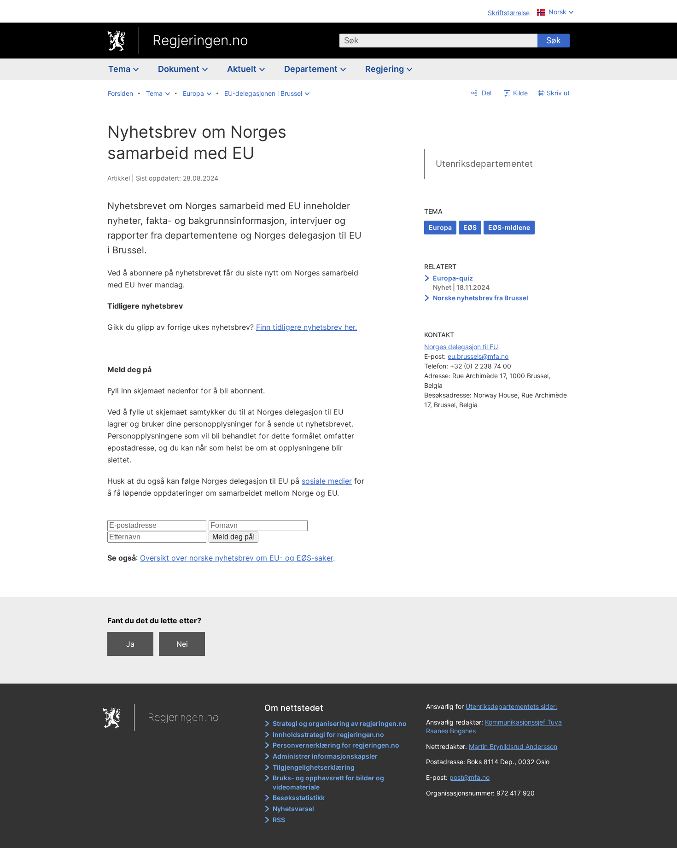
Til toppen (241, 583)
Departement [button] (311, 69)
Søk (553, 40)
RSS (279, 820)
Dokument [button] (179, 69)
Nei (182, 644)
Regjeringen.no (200, 40)
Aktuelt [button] (242, 69)
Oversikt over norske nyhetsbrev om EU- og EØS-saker (236, 557)
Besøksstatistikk (299, 797)
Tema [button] (120, 69)
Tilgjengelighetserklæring (314, 767)
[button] (158, 93)
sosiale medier (327, 480)
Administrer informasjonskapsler (325, 756)
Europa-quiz (453, 278)
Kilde (519, 93)
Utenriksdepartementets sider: (511, 706)
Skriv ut (558, 93)
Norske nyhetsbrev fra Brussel (480, 298)
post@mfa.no (469, 777)
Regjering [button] (385, 69)
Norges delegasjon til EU (461, 347)
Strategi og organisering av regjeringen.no (340, 723)
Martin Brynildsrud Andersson (513, 746)
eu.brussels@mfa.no (478, 356)
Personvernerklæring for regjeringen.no (336, 745)
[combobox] (438, 40)
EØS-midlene (509, 227)
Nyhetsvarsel (293, 809)
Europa (440, 227)
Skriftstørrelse (509, 13)
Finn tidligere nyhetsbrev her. (306, 327)
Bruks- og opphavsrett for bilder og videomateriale (328, 782)
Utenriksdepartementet (484, 163)
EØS (470, 227)
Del (485, 93)
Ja (130, 644)
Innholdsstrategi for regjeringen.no (328, 734)
